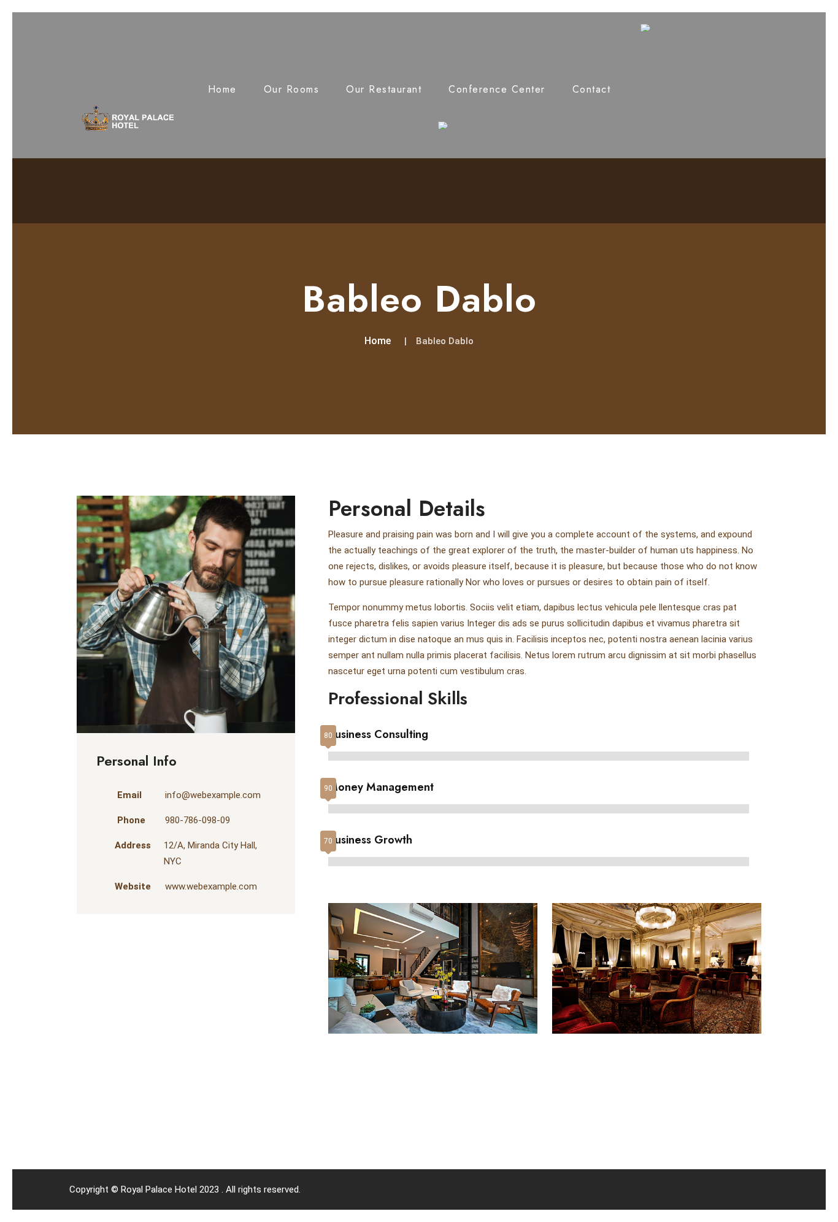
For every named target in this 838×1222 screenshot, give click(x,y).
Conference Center (496, 89)
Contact (591, 89)
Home (222, 89)
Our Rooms (292, 89)
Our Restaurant (383, 89)
